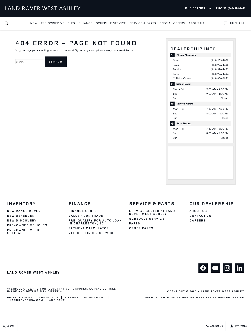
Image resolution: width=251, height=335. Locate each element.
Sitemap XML (94, 297)
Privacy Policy (20, 297)
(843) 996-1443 (220, 69)
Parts (134, 223)
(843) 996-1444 (220, 74)
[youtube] (215, 268)
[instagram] (227, 268)
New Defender (21, 215)
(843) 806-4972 (220, 78)
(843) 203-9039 (220, 60)
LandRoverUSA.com (26, 300)
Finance (86, 23)
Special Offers (172, 23)
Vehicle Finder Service (91, 232)
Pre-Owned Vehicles (58, 23)
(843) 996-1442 (220, 65)
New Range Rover (24, 210)
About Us (196, 23)
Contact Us (200, 215)
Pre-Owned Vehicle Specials (26, 231)
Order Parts (141, 228)
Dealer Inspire (231, 297)
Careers (197, 220)
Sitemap (71, 297)
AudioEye (57, 300)
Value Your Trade (86, 215)
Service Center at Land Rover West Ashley (152, 212)
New (33, 23)
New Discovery (21, 220)
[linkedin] (239, 268)
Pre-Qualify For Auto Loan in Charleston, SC (95, 222)
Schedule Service (111, 23)
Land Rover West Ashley (222, 291)
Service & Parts (143, 23)
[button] (6, 23)
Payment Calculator (89, 228)
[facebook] (203, 268)
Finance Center (84, 210)
